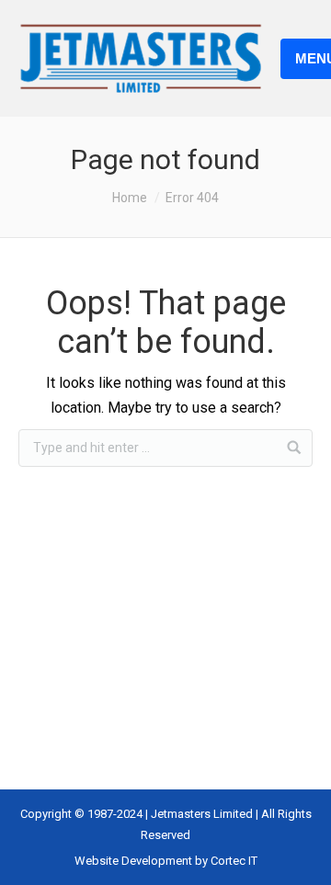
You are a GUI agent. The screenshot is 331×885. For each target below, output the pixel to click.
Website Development (134, 861)
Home (129, 197)
